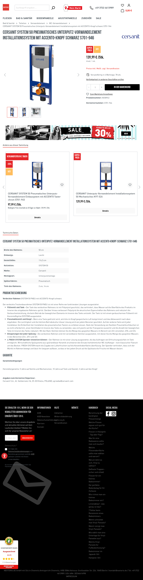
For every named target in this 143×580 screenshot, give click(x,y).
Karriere (40, 423)
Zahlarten (58, 413)
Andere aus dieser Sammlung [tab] (15, 145)
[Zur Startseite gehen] (6, 7)
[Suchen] (53, 8)
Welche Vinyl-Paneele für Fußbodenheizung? (97, 545)
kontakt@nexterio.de (118, 570)
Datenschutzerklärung (47, 420)
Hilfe (56, 408)
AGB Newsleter (43, 416)
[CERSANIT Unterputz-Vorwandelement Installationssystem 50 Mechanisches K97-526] (105, 176)
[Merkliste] (122, 5)
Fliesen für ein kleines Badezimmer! (95, 478)
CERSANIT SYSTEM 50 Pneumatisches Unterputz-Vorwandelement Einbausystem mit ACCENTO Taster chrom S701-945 (34, 196)
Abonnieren (27, 437)
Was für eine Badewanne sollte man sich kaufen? (96, 441)
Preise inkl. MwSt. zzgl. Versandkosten (102, 68)
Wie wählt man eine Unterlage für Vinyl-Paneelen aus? (97, 535)
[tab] (11, 232)
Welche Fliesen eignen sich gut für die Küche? (97, 425)
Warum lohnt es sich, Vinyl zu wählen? (95, 462)
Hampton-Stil (94, 557)
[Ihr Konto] (129, 5)
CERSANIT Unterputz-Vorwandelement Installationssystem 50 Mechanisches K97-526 (105, 195)
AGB (32, 454)
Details (37, 217)
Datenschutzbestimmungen (19, 451)
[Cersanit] (130, 36)
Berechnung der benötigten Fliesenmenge (96, 416)
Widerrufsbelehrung (63, 416)
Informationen (44, 408)
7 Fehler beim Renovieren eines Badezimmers (96, 513)
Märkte (75, 408)
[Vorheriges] (5, 74)
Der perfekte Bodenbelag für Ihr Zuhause (97, 488)
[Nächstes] (78, 74)
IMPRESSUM (71, 576)
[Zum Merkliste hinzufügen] (62, 185)
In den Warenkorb (122, 87)
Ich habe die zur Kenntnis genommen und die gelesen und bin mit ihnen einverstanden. (21, 454)
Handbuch (93, 408)
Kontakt (40, 427)
